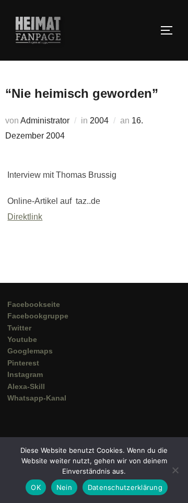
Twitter (19, 328)
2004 (99, 120)
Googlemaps (30, 351)
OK (36, 487)
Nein (64, 487)
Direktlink (24, 216)
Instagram (25, 374)
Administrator (44, 120)
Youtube (22, 339)
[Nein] (175, 470)
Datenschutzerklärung (125, 487)
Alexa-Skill (26, 386)
